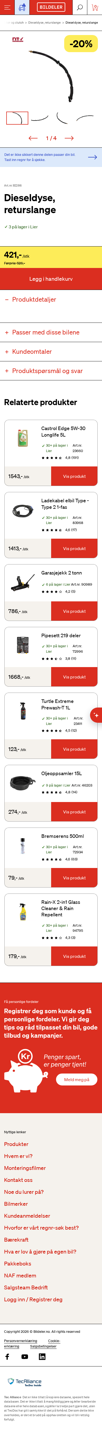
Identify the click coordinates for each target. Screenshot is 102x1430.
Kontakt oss (18, 1180)
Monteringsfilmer (25, 1168)
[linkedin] (42, 1357)
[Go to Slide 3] (62, 118)
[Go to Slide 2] (40, 118)
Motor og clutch (13, 22)
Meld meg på (76, 1079)
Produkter (16, 1144)
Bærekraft (16, 1239)
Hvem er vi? (18, 1156)
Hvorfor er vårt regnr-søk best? (41, 1227)
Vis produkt (74, 476)
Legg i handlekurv (51, 279)
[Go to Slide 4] (85, 118)
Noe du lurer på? (24, 1192)
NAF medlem (20, 1275)
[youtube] (24, 1357)
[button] (51, 76)
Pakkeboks (17, 1263)
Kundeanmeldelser (27, 1216)
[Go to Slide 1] (17, 118)
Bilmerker (16, 1204)
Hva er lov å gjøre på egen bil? (40, 1251)
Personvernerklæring (20, 1341)
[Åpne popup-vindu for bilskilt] (22, 7)
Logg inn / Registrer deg (33, 1299)
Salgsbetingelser (43, 1346)
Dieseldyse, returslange (44, 22)
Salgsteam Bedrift (26, 1287)
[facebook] (7, 1357)
